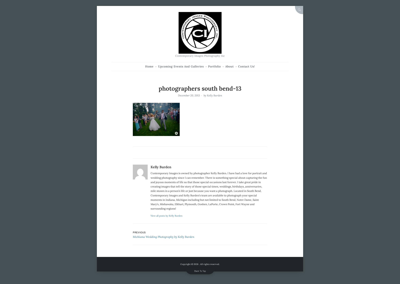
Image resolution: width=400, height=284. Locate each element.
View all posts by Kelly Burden (166, 215)
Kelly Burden (214, 95)
